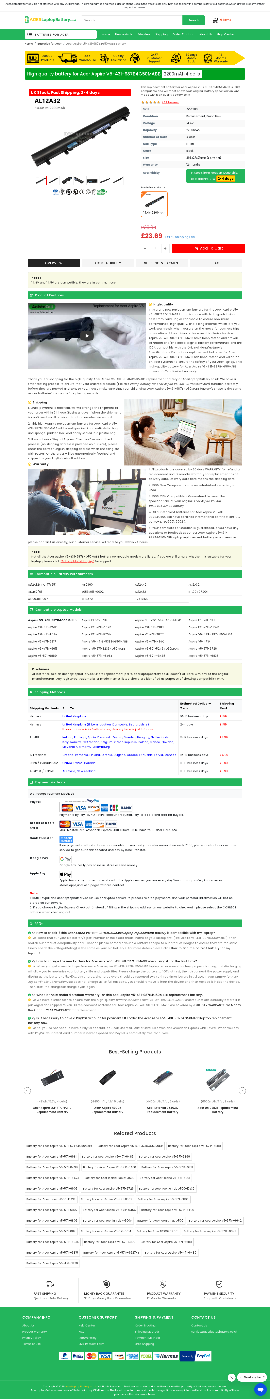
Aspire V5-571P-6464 (97, 656)
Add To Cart (211, 248)
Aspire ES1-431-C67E (96, 627)
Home (29, 44)
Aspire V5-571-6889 (42, 656)
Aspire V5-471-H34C (149, 641)
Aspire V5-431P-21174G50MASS (211, 634)
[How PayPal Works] (196, 1356)
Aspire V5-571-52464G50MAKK (157, 649)
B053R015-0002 (93, 592)
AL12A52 (140, 592)
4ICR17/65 (35, 592)
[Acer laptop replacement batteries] (50, 19)
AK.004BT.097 (38, 599)
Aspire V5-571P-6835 (204, 656)
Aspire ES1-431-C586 (43, 627)
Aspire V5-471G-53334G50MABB (105, 641)
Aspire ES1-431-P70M (96, 634)
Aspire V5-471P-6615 (43, 649)
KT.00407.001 (198, 592)
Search (194, 20)
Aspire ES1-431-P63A (42, 634)
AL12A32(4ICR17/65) (42, 585)
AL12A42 (140, 585)
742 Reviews (170, 102)
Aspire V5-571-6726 (203, 649)
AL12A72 (87, 599)
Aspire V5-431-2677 (149, 634)
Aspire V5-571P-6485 (150, 656)
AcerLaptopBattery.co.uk (81, 1386)
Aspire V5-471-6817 (42, 641)
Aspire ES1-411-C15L (202, 620)
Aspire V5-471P (199, 641)
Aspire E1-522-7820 (96, 620)
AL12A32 (194, 585)
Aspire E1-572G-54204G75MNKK (158, 620)
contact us (47, 542)
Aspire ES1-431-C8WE (204, 627)
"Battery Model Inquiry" (77, 561)
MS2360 (87, 585)
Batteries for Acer (50, 44)
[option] (80, 135)
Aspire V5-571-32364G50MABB (103, 649)
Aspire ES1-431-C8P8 (150, 627)
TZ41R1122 (141, 599)
